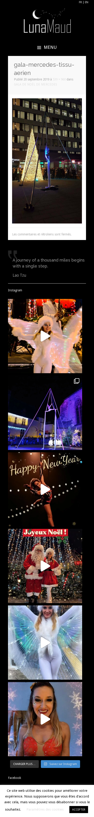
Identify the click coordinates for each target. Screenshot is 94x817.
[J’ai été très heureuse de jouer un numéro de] (45, 412)
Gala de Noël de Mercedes (35, 84)
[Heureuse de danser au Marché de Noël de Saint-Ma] (45, 336)
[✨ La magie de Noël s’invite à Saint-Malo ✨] (45, 642)
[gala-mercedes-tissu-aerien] (47, 161)
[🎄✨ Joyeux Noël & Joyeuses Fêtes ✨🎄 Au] (45, 566)
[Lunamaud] (47, 20)
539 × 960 (59, 79)
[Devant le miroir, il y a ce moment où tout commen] (45, 719)
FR (80, 2)
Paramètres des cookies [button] (45, 809)
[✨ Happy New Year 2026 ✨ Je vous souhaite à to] (45, 489)
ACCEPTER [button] (78, 809)
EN (86, 2)
